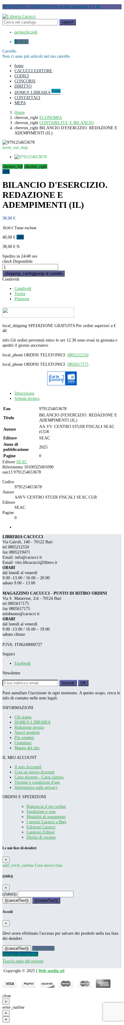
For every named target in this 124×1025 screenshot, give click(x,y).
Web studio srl (51, 970)
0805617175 (77, 364)
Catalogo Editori (40, 832)
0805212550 (77, 354)
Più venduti (24, 737)
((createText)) (46, 900)
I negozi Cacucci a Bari (46, 821)
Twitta (19, 293)
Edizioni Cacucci (40, 826)
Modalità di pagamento (46, 816)
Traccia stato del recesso (22, 961)
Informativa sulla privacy (35, 787)
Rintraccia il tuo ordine (46, 806)
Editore (8, 461)
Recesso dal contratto (20, 954)
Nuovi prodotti (27, 732)
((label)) (9, 894)
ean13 (7, 472)
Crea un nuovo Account (34, 772)
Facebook (22, 663)
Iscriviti (68, 683)
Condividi (10, 279)
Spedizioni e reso (41, 811)
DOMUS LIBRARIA (32, 722)
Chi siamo (23, 717)
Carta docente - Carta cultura (39, 777)
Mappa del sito (26, 747)
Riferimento (12, 466)
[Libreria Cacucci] (19, 16)
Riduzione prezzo (29, 727)
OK (83, 683)
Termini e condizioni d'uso (37, 782)
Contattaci (23, 742)
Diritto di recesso (41, 837)
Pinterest (21, 298)
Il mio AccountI (28, 766)
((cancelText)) (17, 900)
